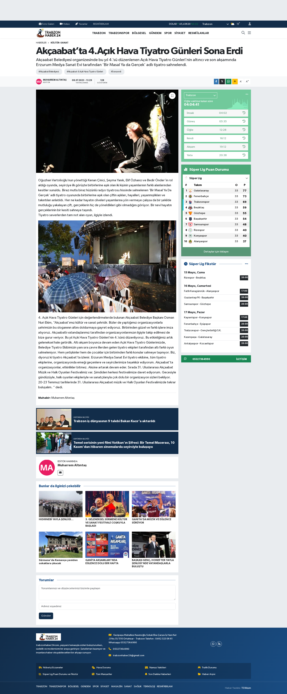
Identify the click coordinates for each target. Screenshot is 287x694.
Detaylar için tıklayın (216, 251)
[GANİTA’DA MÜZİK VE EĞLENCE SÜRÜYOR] (154, 504)
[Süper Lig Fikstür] (246, 264)
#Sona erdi (116, 71)
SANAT (128, 686)
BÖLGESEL (139, 33)
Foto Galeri (48, 24)
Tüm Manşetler (104, 674)
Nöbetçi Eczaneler (53, 667)
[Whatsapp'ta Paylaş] (228, 81)
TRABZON (99, 33)
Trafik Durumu (209, 667)
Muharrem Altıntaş (72, 465)
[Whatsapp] (213, 644)
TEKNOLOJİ (149, 686)
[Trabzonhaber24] (48, 33)
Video (66, 24)
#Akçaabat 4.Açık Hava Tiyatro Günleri (85, 71)
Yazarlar (83, 24)
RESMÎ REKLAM (101, 24)
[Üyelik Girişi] (248, 24)
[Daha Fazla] (235, 81)
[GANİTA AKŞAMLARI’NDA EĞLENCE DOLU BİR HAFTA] (107, 544)
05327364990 (121, 649)
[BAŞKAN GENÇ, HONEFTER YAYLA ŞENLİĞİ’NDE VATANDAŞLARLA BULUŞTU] (154, 544)
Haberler (41, 43)
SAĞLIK (138, 686)
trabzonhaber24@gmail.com (128, 655)
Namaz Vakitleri (157, 667)
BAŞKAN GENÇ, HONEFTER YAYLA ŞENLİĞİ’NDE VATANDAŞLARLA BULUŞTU (153, 563)
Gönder (46, 615)
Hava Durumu (103, 667)
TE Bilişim (246, 688)
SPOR (168, 33)
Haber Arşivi (208, 674)
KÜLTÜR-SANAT (59, 43)
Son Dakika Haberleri (159, 674)
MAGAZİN (116, 686)
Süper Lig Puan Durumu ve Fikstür (60, 674)
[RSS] (219, 644)
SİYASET (180, 33)
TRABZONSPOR (118, 33)
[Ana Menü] (249, 33)
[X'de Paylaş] (222, 81)
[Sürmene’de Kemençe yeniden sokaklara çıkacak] (61, 544)
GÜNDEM (155, 33)
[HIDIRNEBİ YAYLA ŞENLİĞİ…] (61, 504)
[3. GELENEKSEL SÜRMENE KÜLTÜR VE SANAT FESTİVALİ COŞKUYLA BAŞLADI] (107, 504)
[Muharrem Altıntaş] (47, 467)
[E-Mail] (60, 473)
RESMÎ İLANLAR (198, 33)
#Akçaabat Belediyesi (49, 71)
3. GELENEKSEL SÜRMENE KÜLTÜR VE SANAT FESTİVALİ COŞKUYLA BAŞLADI (106, 522)
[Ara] (243, 33)
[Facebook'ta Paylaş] (216, 81)
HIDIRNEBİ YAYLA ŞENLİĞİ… (56, 519)
